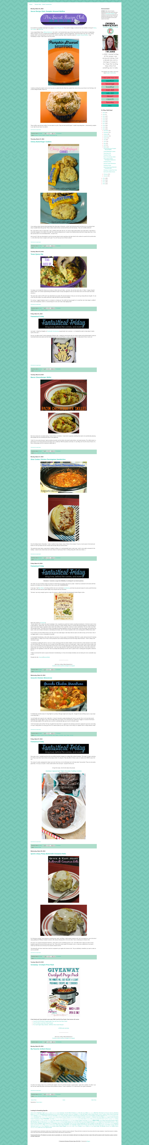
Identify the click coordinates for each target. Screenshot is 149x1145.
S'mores (54, 1124)
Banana (74, 1112)
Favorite (40, 135)
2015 (104, 127)
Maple (104, 1120)
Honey (37, 1120)
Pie (49, 1123)
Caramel (93, 1114)
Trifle (90, 1126)
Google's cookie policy (111, 73)
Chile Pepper (45, 1115)
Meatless (113, 1120)
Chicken (36, 559)
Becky (95, 27)
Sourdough (112, 1124)
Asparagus (62, 1112)
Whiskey (36, 1127)
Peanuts (112, 1122)
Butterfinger (66, 1114)
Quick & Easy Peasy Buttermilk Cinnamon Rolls (48, 854)
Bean (35, 735)
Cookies (43, 247)
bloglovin (68, 665)
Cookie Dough (88, 1115)
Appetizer (36, 310)
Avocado (67, 1112)
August (105, 137)
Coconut (63, 1115)
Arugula (58, 1112)
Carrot (96, 1114)
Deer (91, 1117)
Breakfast (36, 135)
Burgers (62, 1114)
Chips (51, 1115)
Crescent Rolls (73, 1117)
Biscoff (104, 1112)
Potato (68, 1123)
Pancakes (93, 1122)
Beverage (101, 1112)
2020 (104, 118)
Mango (101, 1120)
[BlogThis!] (49, 133)
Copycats (102, 1115)
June (105, 141)
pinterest (63, 665)
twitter (58, 665)
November (106, 132)
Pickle (47, 1123)
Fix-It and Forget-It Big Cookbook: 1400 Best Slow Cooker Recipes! (48, 1024)
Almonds (35, 1112)
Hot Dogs (46, 1120)
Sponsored (33, 1126)
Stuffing (50, 1126)
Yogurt (46, 1127)
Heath (114, 1118)
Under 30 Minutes (53, 1096)
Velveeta (107, 1126)
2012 (104, 180)
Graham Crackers (74, 1118)
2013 (104, 178)
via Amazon (42, 622)
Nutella (66, 1122)
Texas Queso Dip (37, 254)
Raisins (106, 1123)
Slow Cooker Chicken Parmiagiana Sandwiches (48, 459)
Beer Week (41, 588)
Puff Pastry (88, 1123)
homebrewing (67, 588)
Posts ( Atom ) (39, 1102)
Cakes (86, 1114)
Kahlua (61, 1120)
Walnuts (116, 1126)
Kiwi (69, 1120)
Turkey (94, 1126)
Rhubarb (41, 1124)
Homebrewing (33, 1120)
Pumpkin (47, 135)
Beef (95, 1112)
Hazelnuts (110, 1118)
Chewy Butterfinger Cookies (41, 142)
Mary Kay (41, 29)
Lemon (77, 1120)
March (105, 147)
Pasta (100, 1122)
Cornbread (109, 1115)
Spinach (116, 1124)
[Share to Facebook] (52, 133)
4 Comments (58, 956)
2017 (104, 123)
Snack (99, 1124)
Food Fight (51, 1118)
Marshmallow (109, 1120)
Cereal (111, 1114)
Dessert (47, 247)
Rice (44, 1124)
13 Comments (58, 133)
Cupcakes (88, 1117)
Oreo (85, 1122)
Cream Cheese (66, 1117)
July (105, 139)
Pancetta (97, 1122)
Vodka (110, 1126)
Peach (103, 1122)
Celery (108, 1114)
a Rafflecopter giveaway (63, 1028)
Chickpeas (40, 1115)
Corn (106, 1115)
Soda (106, 1124)
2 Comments (58, 733)
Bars (80, 1112)
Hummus (49, 1120)
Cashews (100, 1114)
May (105, 143)
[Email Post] (45, 133)
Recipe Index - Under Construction (43, 4)
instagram (72, 665)
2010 (104, 183)
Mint (43, 1122)
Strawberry (46, 1126)
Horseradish (41, 1120)
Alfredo (32, 1112)
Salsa (63, 1124)
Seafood (79, 1124)
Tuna (92, 1126)
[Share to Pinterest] (54, 133)
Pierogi (51, 1123)
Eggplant (109, 1117)
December (106, 130)
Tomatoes (84, 1126)
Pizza (59, 1123)
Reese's (32, 1124)
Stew (43, 1126)
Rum (51, 1124)
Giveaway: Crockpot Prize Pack (42, 965)
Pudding (78, 1123)
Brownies (51, 1114)
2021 (104, 116)
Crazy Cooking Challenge (58, 1117)
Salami (60, 1124)
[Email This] (47, 133)
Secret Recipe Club (59, 27)
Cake (79, 1114)
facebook (54, 665)
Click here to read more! (36, 129)
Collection (70, 1115)
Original (89, 1122)
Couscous (43, 1117)
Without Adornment (48, 32)
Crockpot (40, 559)
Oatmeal (69, 1122)
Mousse (49, 1122)
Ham (103, 1118)
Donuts (100, 1117)
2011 (104, 181)
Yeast (44, 1127)
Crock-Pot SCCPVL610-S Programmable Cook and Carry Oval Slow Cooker (50, 1021)
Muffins (43, 135)
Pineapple (55, 1123)
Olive (72, 1122)
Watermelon (33, 1127)
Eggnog (105, 1117)
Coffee (66, 1115)
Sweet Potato (69, 1126)
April (105, 145)
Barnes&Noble (46, 657)
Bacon (70, 1112)
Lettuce (81, 1120)
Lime (39, 310)
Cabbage (76, 1114)
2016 (104, 125)
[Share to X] (51, 133)
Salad (57, 1124)
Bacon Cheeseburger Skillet (41, 377)
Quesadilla (96, 1123)
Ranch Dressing (111, 1123)
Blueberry (116, 1112)
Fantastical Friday (37, 316)
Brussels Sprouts (56, 1114)
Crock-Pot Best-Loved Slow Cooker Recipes (43, 1023)
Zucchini (71, 735)
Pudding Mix (83, 1123)
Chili (49, 1115)
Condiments (83, 1115)
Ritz (49, 1124)
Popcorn (62, 1123)
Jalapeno (58, 1120)
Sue (31, 29)
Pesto (44, 1123)
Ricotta (47, 1124)
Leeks (73, 1120)
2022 (104, 114)
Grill (91, 1118)
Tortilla (87, 1126)
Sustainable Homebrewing (53, 331)
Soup (65, 735)
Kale (64, 1120)
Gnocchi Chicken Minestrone (41, 678)
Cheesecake (115, 1114)
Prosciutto (61, 735)
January (105, 176)
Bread (35, 958)
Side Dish (92, 1124)
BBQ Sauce (83, 1112)
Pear (115, 1122)
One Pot (79, 1122)
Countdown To (37, 1117)
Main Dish (44, 559)
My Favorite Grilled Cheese (41, 1049)
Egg (103, 1117)
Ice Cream (53, 1120)
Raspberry (116, 1123)
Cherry (32, 1115)
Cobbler (59, 1115)
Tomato (46, 310)
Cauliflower (104, 1114)
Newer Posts (33, 1100)
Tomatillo (76, 1126)
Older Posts (93, 1100)
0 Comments (58, 245)
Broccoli (47, 1114)
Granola (79, 1118)
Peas (54, 735)
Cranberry (50, 1117)
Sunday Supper (55, 1126)
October (105, 134)
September (106, 136)
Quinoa (100, 1123)
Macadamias (90, 1120)
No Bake (62, 1122)
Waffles (113, 1126)
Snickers (103, 1124)
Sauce (71, 1124)
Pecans (32, 1123)
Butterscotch (71, 1114)
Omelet (75, 1122)
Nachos (59, 1122)
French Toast (57, 1118)
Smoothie (96, 1124)
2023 (104, 112)
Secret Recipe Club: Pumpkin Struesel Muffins (48, 11)
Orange (82, 1122)
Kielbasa (66, 1120)
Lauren (34, 29)
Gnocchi (46, 735)
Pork (65, 1123)
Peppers (42, 310)
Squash (37, 1126)
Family (112, 1117)
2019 (104, 119)
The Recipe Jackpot (110, 13)
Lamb (71, 1120)
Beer (98, 1112)
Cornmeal (114, 1115)
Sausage (74, 1124)
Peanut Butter (107, 1122)
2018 (104, 121)
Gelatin (61, 1118)
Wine (39, 1127)
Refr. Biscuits (37, 1124)
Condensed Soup (76, 1115)
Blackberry (112, 1112)
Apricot (51, 1112)
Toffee (73, 1126)
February (106, 174)
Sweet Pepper (63, 1126)
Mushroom (56, 1122)
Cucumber (83, 1117)
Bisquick (108, 1112)
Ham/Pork (106, 1118)
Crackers (47, 1117)
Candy (35, 247)
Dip (97, 1117)
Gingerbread (64, 1118)
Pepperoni (36, 1123)
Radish (103, 1123)
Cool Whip (97, 1115)
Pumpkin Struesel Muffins (82, 35)
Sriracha (40, 1126)
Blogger (88, 1141)
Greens (88, 1118)
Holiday (116, 1118)
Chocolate (39, 247)
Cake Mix (82, 1114)
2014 (104, 129)
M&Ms (86, 1120)
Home (30, 4)
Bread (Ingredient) (37, 1114)
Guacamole (94, 1118)
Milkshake (39, 1122)
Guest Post (99, 1118)
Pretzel (71, 1123)
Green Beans (84, 1118)
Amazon (41, 657)
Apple (43, 1112)
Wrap (42, 1127)
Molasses (45, 1122)
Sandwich (49, 559)
